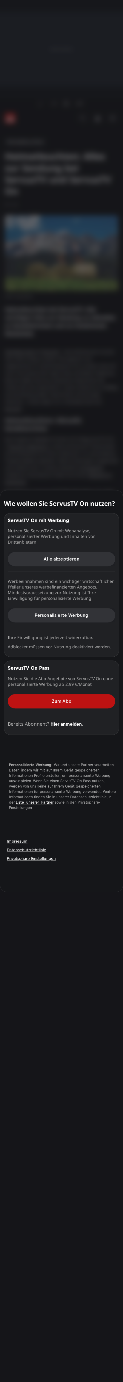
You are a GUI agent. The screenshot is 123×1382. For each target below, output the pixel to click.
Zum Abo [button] (61, 701)
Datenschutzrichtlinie (26, 850)
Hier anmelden (66, 724)
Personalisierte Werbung (62, 615)
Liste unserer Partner (34, 803)
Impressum (17, 841)
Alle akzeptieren (61, 558)
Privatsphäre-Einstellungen (31, 858)
